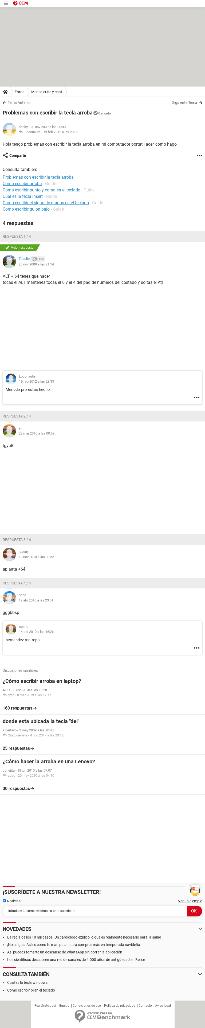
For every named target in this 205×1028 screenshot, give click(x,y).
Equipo (64, 1005)
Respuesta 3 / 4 (17, 540)
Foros (19, 92)
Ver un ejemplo (190, 901)
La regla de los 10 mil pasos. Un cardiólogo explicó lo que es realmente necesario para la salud (84, 937)
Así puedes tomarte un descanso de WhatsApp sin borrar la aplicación (64, 952)
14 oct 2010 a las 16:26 (36, 632)
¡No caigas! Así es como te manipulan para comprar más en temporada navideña (73, 945)
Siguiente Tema (184, 102)
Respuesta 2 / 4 (17, 416)
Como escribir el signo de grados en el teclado (46, 202)
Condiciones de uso (87, 1005)
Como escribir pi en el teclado (31, 990)
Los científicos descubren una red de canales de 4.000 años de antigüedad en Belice (76, 959)
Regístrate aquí (45, 1005)
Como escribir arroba (22, 183)
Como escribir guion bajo (26, 209)
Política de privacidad (119, 1005)
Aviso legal (163, 1005)
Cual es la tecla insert (23, 196)
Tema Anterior (19, 102)
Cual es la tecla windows (27, 982)
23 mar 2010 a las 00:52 (36, 433)
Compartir (17, 155)
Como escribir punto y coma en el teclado (41, 190)
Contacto (145, 1005)
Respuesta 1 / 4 (17, 236)
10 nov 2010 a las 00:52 (36, 557)
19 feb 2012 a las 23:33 (60, 132)
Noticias (13, 901)
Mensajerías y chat (46, 92)
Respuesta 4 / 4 (17, 583)
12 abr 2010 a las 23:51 (36, 600)
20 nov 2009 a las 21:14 (36, 264)
